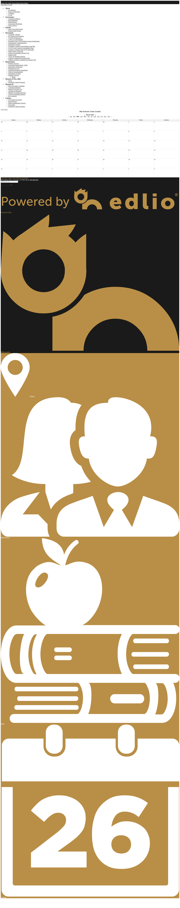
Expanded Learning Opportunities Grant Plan (21, 46)
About (10, 80)
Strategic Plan (12, 55)
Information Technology (15, 67)
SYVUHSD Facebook (15, 100)
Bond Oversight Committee (16, 86)
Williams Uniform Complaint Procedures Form (22, 60)
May (85, 116)
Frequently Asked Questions (16, 82)
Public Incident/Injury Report (17, 103)
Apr (81, 116)
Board (2, 724)
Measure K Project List (15, 89)
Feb (74, 116)
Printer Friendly (95, 111)
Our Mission (12, 10)
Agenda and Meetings (14, 91)
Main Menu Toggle (6, 5)
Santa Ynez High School (15, 29)
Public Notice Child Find (15, 51)
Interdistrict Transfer (14, 44)
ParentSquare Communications (17, 43)
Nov (105, 116)
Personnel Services (13, 68)
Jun (89, 116)
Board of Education (14, 12)
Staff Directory (12, 101)
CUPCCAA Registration (15, 39)
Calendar (3, 897)
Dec (109, 116)
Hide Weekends (84, 111)
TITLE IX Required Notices (16, 56)
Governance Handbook (15, 24)
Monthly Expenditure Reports (17, 93)
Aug (94, 116)
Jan (71, 116)
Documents (11, 105)
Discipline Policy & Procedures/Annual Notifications (24, 41)
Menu (13, 77)
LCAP (10, 15)
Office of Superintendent (15, 72)
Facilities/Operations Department (18, 70)
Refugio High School (14, 31)
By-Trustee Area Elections (16, 36)
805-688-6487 (34, 180)
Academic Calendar (14, 34)
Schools (32, 396)
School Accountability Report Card (18, 53)
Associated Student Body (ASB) (18, 65)
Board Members (13, 20)
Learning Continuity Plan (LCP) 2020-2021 (21, 50)
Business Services (13, 63)
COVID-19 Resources (15, 38)
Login (5, 352)
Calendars (11, 13)
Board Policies (12, 22)
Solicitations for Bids (14, 73)
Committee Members (14, 88)
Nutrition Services (13, 75)
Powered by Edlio (6, 212)
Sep (98, 116)
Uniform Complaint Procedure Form (19, 58)
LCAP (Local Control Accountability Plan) (21, 48)
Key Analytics (12, 96)
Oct (102, 116)
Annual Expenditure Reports (16, 94)
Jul (91, 116)
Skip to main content (7, 1)
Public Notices (12, 25)
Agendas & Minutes (14, 19)
